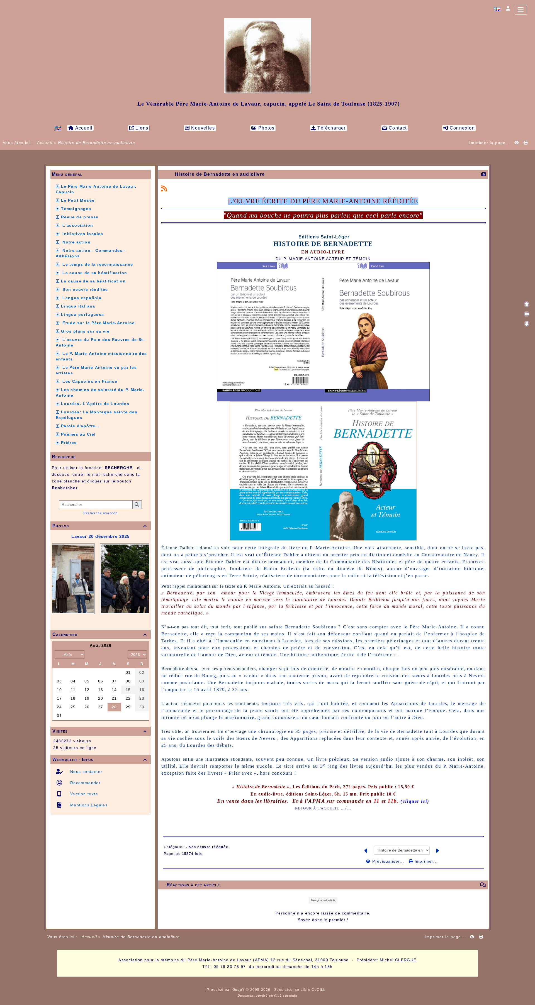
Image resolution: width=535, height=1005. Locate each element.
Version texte (83, 794)
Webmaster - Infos (99, 759)
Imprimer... (425, 861)
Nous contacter (85, 771)
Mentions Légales (88, 805)
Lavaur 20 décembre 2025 (100, 536)
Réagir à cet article (323, 900)
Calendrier (99, 634)
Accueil (45, 142)
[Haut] (526, 304)
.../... (346, 808)
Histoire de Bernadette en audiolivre (220, 174)
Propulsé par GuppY (226, 990)
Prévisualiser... (388, 861)
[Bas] (526, 323)
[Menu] (521, 10)
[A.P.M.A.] (267, 55)
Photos (99, 525)
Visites (99, 731)
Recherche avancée (100, 513)
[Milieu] (526, 314)
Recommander (85, 782)
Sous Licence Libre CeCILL (300, 990)
